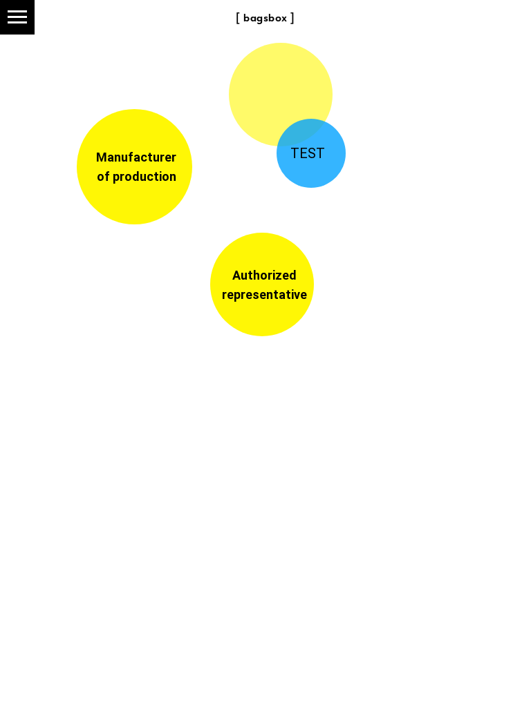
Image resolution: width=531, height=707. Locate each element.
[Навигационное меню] (17, 17)
